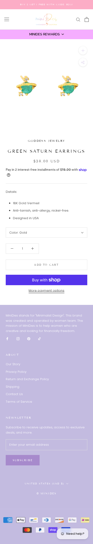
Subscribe (23, 460)
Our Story (13, 364)
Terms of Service (19, 401)
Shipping (12, 386)
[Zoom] (83, 50)
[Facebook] (7, 338)
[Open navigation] (6, 19)
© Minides (46, 493)
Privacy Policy (16, 371)
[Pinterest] (28, 338)
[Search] (78, 19)
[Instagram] (18, 338)
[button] (46, 34)
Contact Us (14, 394)
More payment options (46, 290)
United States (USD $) (44, 483)
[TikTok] (39, 338)
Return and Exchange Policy (27, 379)
